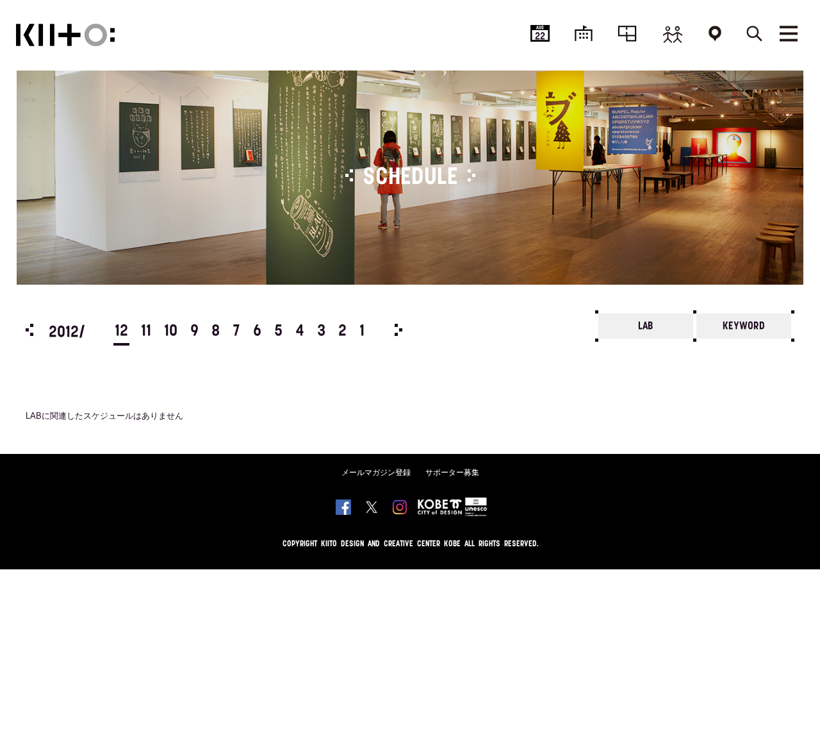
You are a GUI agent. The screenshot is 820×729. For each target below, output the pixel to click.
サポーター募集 (452, 472)
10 (170, 331)
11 (146, 331)
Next (398, 330)
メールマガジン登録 (376, 472)
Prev (29, 330)
